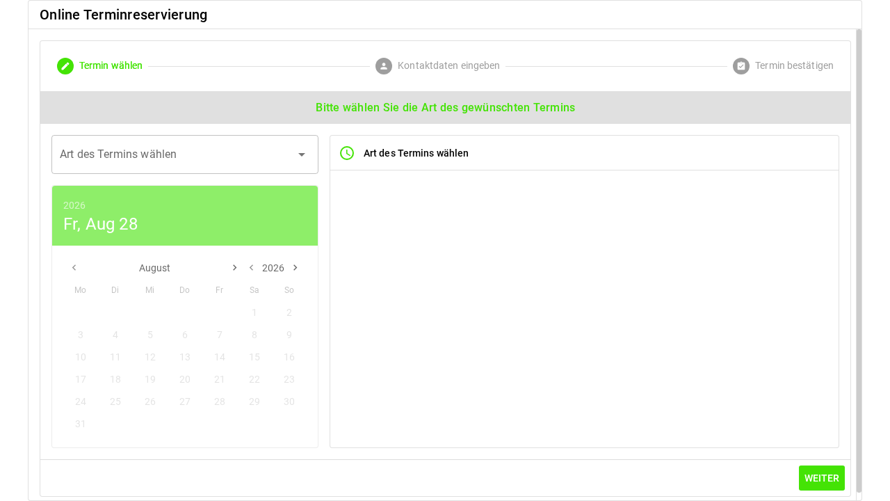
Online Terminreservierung (123, 14)
